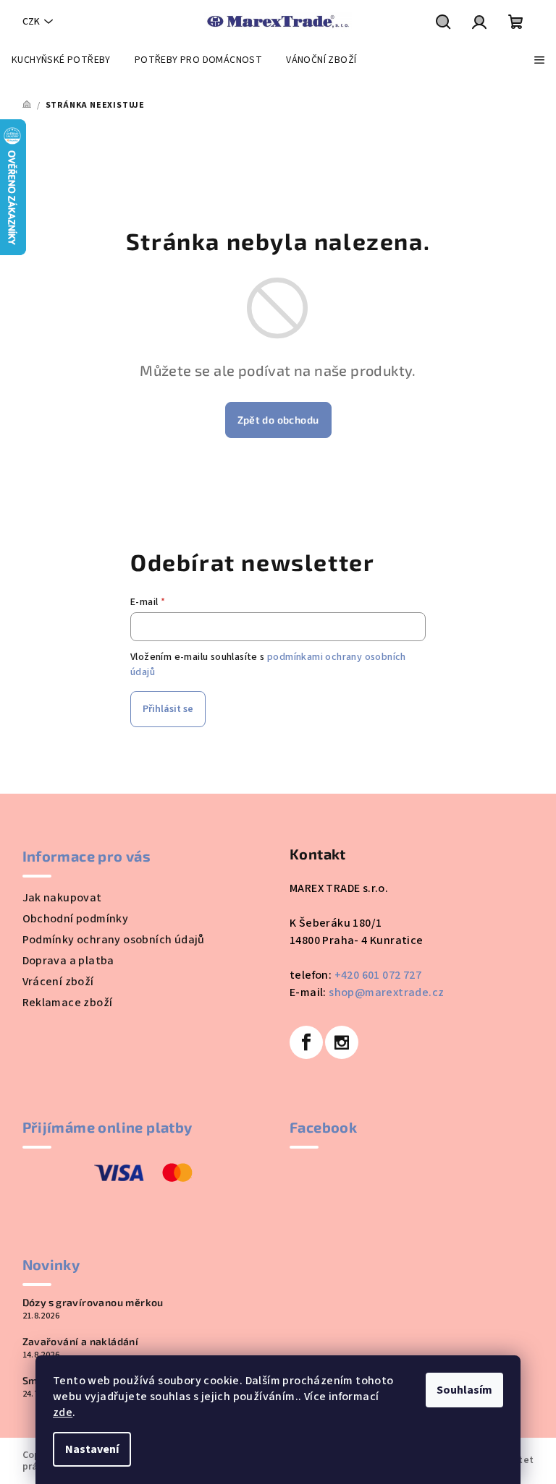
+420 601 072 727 (377, 975)
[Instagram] (341, 1042)
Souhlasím (464, 1390)
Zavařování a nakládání (80, 1342)
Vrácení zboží (58, 982)
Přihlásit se (168, 709)
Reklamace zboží (67, 1003)
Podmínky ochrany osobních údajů (113, 940)
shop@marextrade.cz (386, 992)
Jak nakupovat (62, 898)
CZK (31, 21)
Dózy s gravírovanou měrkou (93, 1303)
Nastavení (92, 1449)
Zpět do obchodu (278, 419)
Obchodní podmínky (75, 919)
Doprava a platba (68, 961)
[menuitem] (61, 60)
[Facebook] (306, 1042)
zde (62, 1412)
